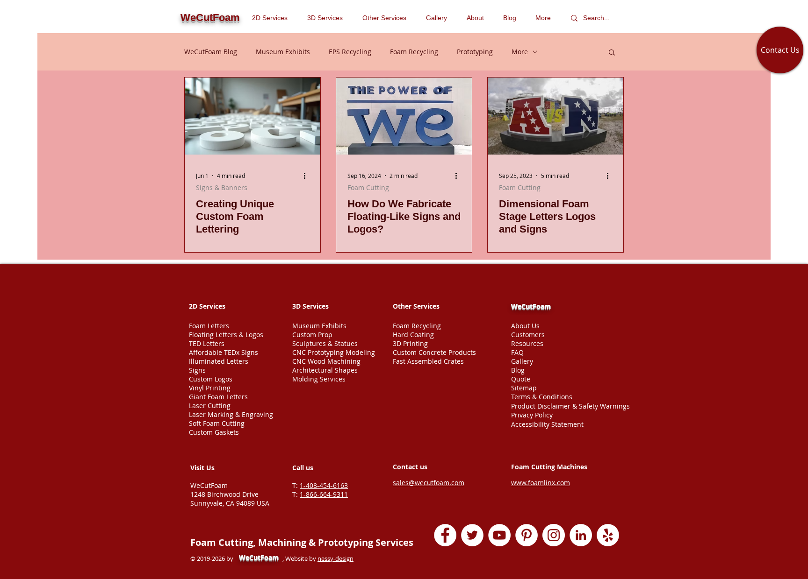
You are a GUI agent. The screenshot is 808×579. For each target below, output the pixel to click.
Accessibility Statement (547, 424)
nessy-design (335, 558)
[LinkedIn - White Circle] (581, 535)
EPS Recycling (350, 51)
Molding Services (319, 378)
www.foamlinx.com (540, 482)
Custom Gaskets (214, 432)
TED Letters (206, 343)
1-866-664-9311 (324, 494)
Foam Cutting (368, 187)
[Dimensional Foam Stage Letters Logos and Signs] (555, 116)
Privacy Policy (532, 414)
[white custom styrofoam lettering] (252, 116)
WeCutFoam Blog (210, 51)
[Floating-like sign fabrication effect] (404, 116)
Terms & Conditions (541, 396)
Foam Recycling (414, 51)
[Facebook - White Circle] (445, 535)
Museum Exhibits (283, 51)
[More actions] (307, 175)
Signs (197, 370)
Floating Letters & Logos (226, 334)
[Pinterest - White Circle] (526, 535)
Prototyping (475, 51)
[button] (387, 18)
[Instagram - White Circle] (553, 535)
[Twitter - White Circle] (472, 535)
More (520, 51)
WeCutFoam (531, 306)
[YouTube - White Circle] (499, 535)
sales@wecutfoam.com (428, 482)
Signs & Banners (221, 187)
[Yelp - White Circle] (608, 535)
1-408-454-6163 (324, 485)
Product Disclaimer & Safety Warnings (570, 406)
